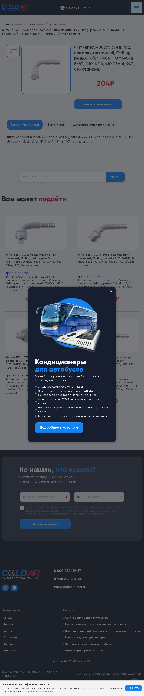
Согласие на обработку (38, 692)
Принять (133, 688)
